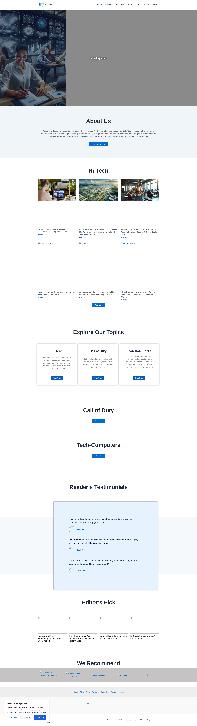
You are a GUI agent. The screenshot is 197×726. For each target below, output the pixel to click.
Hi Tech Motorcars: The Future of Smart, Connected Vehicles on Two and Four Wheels (138, 294)
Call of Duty (119, 4)
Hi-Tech (108, 4)
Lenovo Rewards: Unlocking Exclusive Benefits (113, 637)
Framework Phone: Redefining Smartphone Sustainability (49, 638)
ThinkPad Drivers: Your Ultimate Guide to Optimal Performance (81, 638)
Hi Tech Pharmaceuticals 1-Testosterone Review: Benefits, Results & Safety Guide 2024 (139, 232)
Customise (13, 717)
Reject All (27, 717)
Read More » (41, 234)
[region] (26, 711)
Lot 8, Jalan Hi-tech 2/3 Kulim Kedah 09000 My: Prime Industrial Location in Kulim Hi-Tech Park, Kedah (98, 232)
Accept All (40, 717)
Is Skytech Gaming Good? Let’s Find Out (142, 637)
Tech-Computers (134, 4)
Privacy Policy (85, 692)
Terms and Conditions (100, 692)
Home (99, 4)
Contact (155, 4)
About (146, 4)
